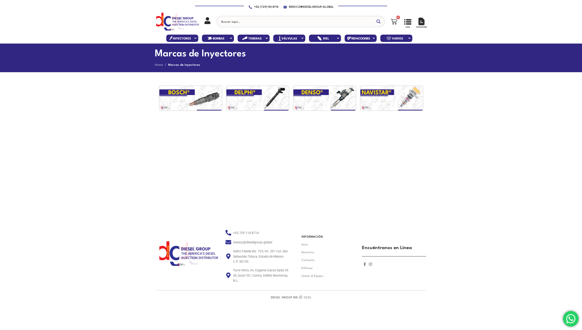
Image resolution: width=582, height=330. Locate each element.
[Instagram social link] (370, 265)
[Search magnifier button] (379, 21)
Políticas (307, 268)
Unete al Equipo (312, 276)
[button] (182, 38)
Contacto (308, 260)
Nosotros (307, 252)
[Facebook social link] (364, 265)
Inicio (304, 244)
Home (159, 64)
